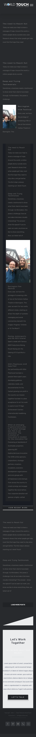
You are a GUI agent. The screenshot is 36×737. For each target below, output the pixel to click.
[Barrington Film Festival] (9, 116)
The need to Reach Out (15, 24)
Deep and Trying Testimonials (16, 560)
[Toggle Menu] (31, 5)
